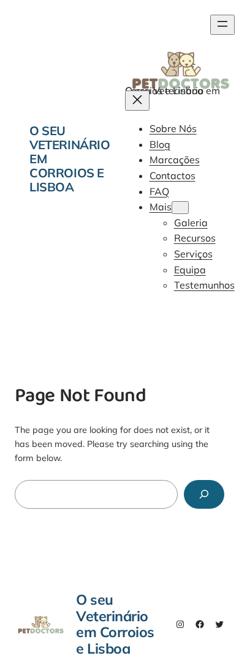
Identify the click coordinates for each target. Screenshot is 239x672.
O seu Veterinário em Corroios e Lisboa (115, 624)
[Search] (204, 494)
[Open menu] (222, 25)
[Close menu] (137, 100)
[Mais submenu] (180, 207)
